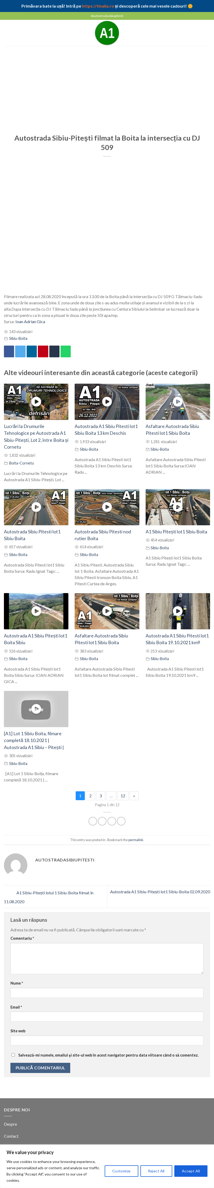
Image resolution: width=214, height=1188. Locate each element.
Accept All (191, 1171)
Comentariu (22, 938)
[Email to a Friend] (121, 821)
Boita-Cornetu (21, 463)
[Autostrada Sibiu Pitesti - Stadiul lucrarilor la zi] (107, 33)
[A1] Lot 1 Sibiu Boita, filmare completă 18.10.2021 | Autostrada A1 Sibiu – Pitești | (34, 740)
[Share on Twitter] (112, 821)
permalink (135, 840)
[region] (107, 1166)
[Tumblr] (54, 352)
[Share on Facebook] (102, 821)
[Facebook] (9, 352)
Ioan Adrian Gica (30, 321)
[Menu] (7, 32)
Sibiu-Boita (18, 338)
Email (16, 1007)
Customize (121, 1171)
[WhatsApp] (66, 352)
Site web (17, 1031)
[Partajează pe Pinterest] (43, 352)
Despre (10, 1123)
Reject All (156, 1171)
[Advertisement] (107, 85)
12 (123, 795)
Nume (16, 983)
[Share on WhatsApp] (92, 821)
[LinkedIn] (32, 352)
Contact (11, 1135)
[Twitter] (20, 352)
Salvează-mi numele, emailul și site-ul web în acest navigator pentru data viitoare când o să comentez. (108, 1055)
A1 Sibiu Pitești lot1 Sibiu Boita (176, 531)
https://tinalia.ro (98, 5)
